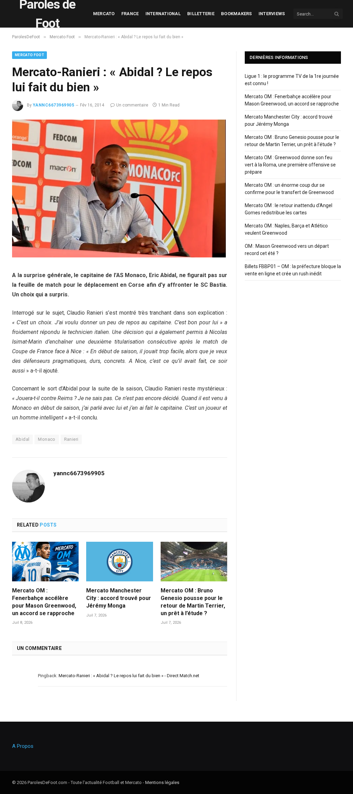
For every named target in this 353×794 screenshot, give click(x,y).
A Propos (22, 746)
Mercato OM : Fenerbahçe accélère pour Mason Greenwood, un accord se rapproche (44, 601)
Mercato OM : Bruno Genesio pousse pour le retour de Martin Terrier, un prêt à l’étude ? (193, 601)
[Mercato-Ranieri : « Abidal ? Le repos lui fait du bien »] (119, 255)
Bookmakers (236, 13)
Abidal (22, 439)
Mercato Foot (29, 55)
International (163, 13)
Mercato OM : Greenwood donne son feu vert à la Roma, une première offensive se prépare (290, 165)
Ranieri (71, 439)
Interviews (272, 13)
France (130, 13)
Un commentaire (132, 105)
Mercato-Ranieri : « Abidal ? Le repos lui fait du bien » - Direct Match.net (129, 675)
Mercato (104, 13)
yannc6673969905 (53, 105)
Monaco (46, 439)
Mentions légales (162, 782)
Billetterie (200, 13)
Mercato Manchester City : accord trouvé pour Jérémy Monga (118, 598)
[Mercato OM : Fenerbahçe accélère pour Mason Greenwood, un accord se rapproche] (45, 561)
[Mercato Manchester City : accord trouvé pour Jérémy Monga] (119, 561)
